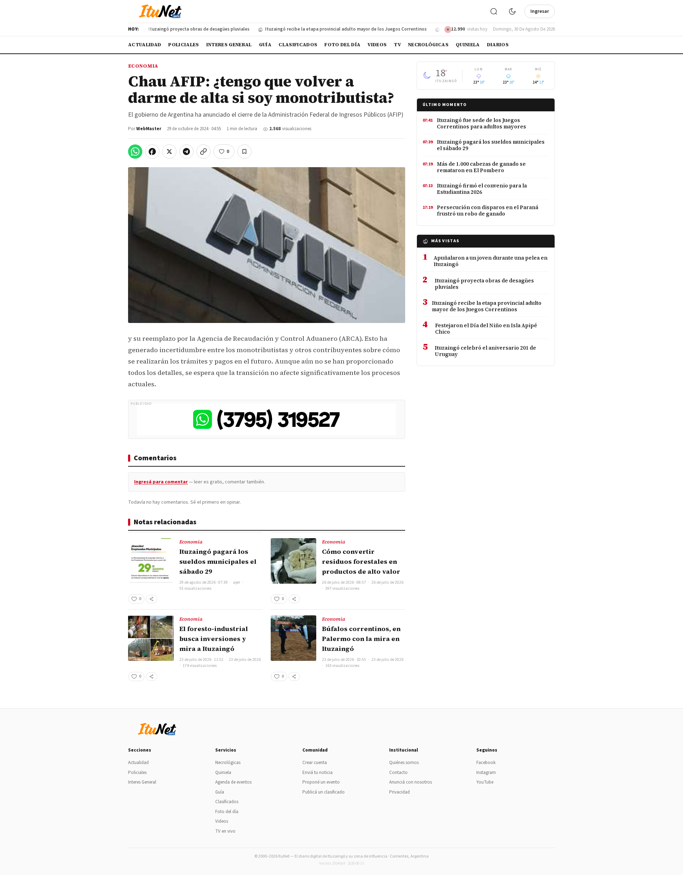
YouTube (484, 782)
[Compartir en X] (169, 151)
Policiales (183, 44)
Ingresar (539, 11)
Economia (143, 65)
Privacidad (399, 792)
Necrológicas (428, 44)
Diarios (498, 44)
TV (397, 44)
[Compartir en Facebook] (152, 151)
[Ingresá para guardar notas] (244, 151)
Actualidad (144, 44)
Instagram (486, 772)
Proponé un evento (321, 782)
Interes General (229, 44)
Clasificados (298, 44)
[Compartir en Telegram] (186, 151)
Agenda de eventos (233, 782)
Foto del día (342, 44)
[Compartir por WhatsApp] (135, 151)
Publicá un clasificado (323, 792)
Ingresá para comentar (161, 482)
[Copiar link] (203, 151)
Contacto (398, 772)
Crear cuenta (314, 762)
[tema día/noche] (512, 11)
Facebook (486, 762)
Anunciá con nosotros (410, 782)
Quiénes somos (404, 762)
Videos (377, 44)
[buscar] (493, 11)
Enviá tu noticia (317, 772)
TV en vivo (225, 831)
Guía (265, 44)
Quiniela (468, 44)
